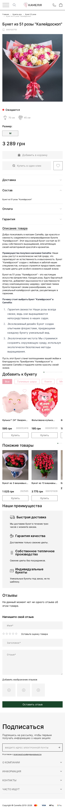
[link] (15, 402)
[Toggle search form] (14, 5)
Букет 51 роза (30, 14)
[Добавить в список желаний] (58, 165)
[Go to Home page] (32, 5)
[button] (32, 762)
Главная (5, 14)
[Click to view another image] (24, 96)
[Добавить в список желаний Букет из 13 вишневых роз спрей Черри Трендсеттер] (54, 454)
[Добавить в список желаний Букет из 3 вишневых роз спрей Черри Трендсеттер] (25, 454)
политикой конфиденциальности (27, 754)
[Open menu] (5, 5)
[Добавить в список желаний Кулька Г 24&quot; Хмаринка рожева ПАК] (25, 391)
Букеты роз (17, 14)
